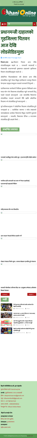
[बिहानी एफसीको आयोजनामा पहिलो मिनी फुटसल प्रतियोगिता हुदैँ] (6, 331)
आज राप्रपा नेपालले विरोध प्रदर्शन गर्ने (11, 236)
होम (5, 24)
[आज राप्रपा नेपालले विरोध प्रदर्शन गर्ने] (18, 223)
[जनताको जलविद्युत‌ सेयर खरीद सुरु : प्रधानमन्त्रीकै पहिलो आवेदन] (18, 144)
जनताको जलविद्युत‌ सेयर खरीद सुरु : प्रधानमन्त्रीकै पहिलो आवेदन (18, 157)
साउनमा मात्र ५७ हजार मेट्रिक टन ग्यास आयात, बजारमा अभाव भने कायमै (24, 314)
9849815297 (30, 436)
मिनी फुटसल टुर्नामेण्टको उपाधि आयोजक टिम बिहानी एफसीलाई (23, 305)
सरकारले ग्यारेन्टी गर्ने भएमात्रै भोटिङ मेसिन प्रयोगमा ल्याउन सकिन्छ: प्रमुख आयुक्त (6, 294)
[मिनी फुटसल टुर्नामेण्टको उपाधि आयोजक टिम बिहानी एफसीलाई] (6, 307)
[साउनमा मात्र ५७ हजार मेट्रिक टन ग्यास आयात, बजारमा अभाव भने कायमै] (6, 315)
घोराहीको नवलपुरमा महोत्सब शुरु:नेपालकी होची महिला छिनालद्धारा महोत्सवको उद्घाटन (32, 294)
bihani (19, 58)
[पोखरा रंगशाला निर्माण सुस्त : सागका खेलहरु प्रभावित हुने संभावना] (18, 248)
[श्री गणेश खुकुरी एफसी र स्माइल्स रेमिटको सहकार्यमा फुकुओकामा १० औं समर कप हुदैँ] (6, 323)
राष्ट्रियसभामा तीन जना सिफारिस (10, 209)
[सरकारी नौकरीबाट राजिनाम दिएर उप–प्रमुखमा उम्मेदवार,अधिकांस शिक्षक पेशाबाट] (18, 274)
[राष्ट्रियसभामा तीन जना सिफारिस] (18, 196)
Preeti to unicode (19, 4)
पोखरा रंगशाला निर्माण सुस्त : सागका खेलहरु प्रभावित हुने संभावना (18, 261)
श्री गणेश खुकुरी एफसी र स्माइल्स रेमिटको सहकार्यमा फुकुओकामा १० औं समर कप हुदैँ (23, 322)
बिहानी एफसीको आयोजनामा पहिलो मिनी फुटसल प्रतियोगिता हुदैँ (24, 330)
